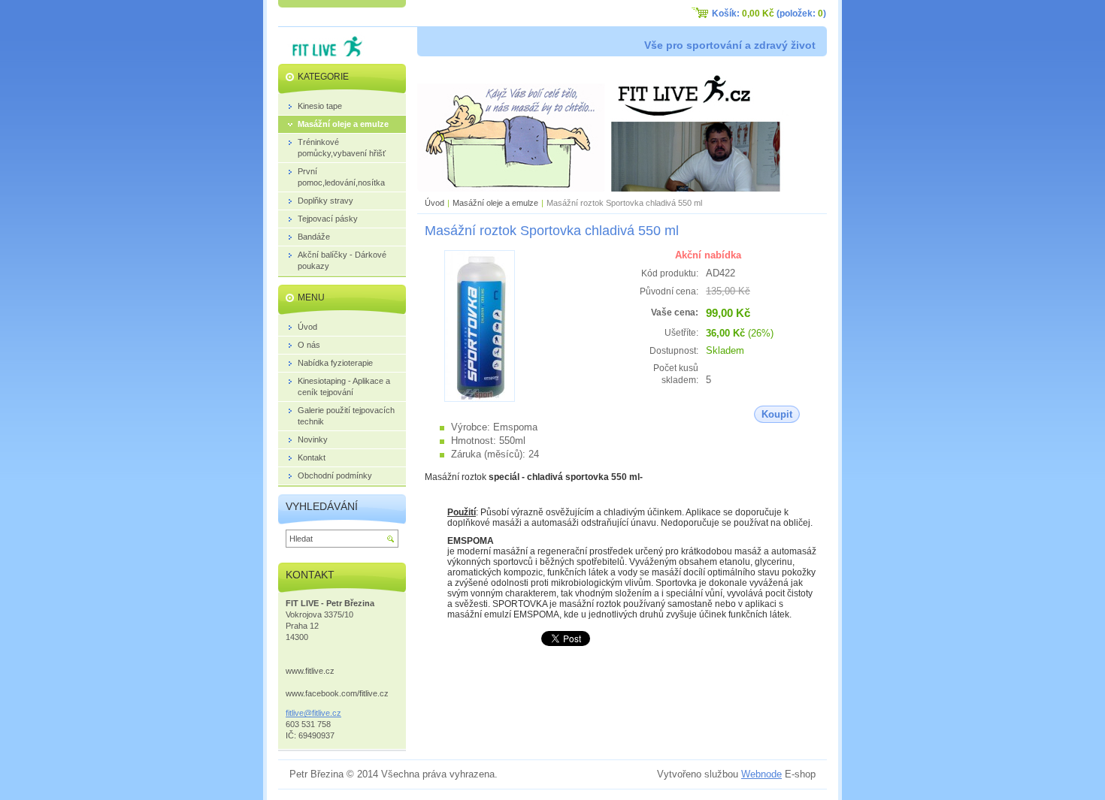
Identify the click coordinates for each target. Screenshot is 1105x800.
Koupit (776, 414)
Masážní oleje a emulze (495, 202)
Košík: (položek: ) (769, 13)
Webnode (761, 774)
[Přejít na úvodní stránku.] (322, 53)
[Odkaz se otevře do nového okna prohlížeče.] (479, 398)
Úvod (434, 202)
